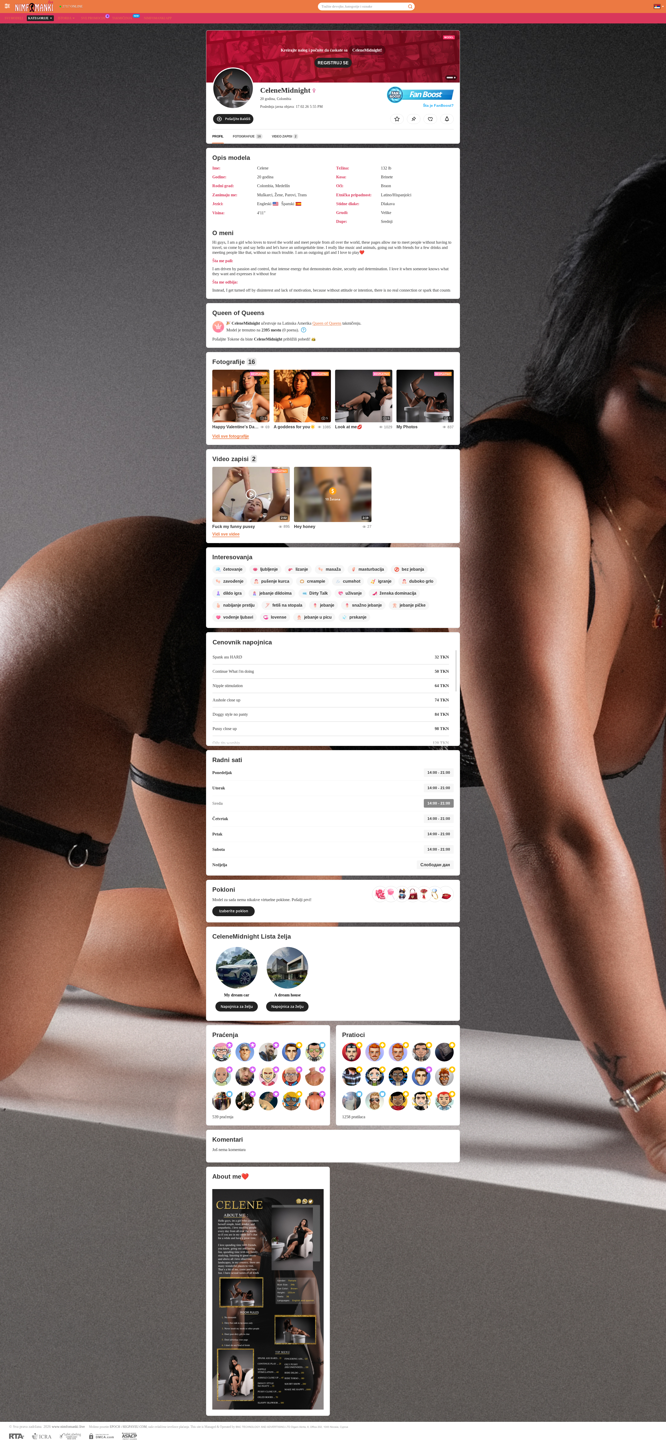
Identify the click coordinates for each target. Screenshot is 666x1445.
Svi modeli (14, 18)
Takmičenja (122, 18)
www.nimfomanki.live (68, 1427)
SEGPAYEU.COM (135, 1427)
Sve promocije (93, 18)
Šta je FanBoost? (438, 105)
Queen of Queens (326, 323)
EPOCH (115, 1427)
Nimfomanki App (158, 18)
